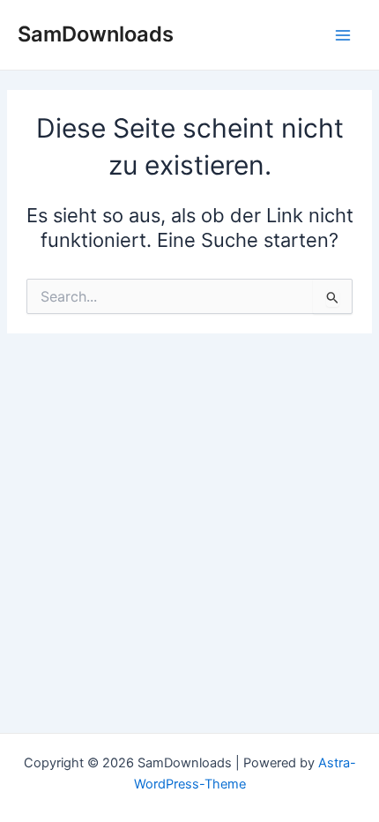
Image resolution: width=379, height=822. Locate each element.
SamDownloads (96, 34)
